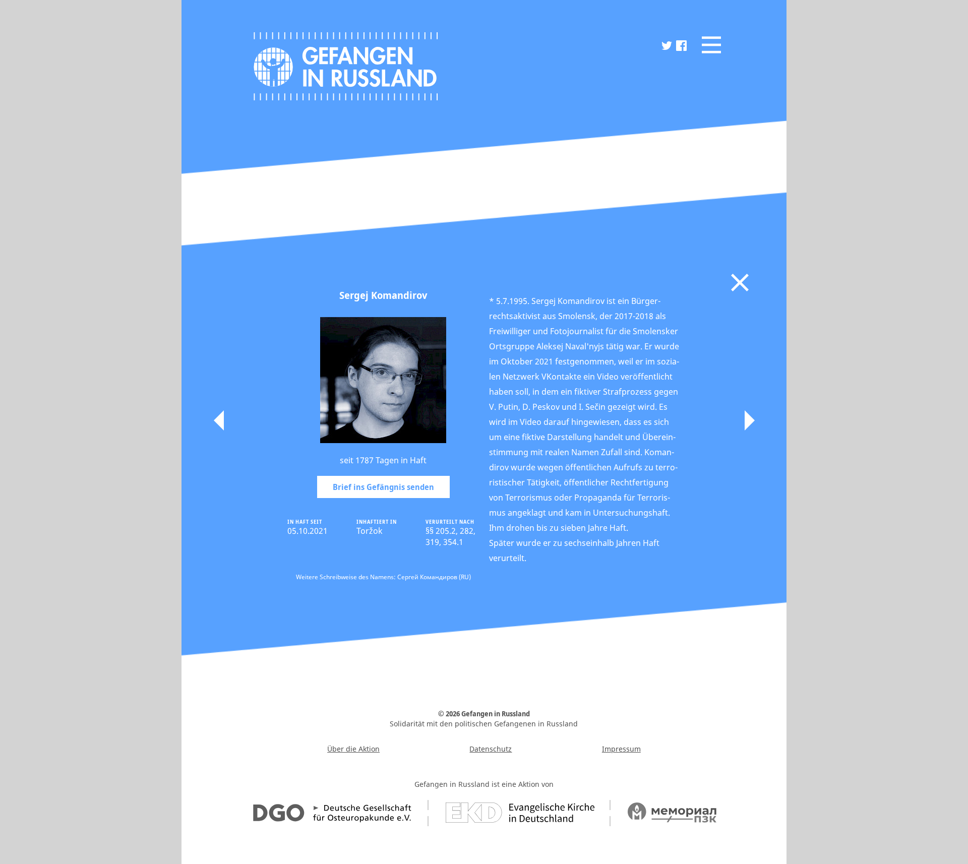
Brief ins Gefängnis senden (383, 486)
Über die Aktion (353, 749)
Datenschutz (490, 749)
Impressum (621, 749)
